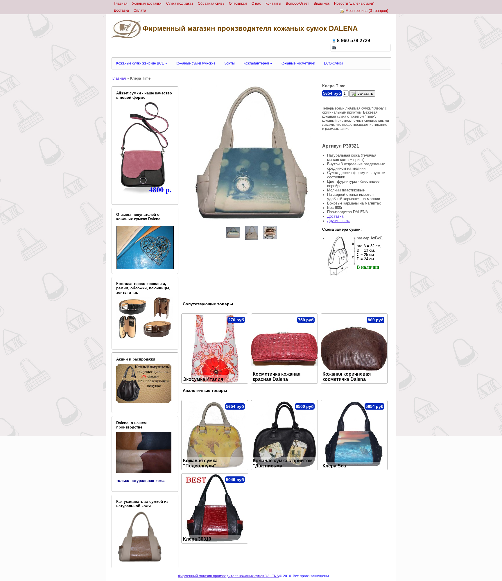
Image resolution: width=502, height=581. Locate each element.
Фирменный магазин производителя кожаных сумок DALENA (249, 28)
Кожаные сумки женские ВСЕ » (141, 63)
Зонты (229, 63)
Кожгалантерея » (257, 63)
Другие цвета (338, 220)
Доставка (335, 216)
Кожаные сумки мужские (196, 63)
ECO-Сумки (333, 63)
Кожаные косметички (298, 63)
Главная (119, 78)
